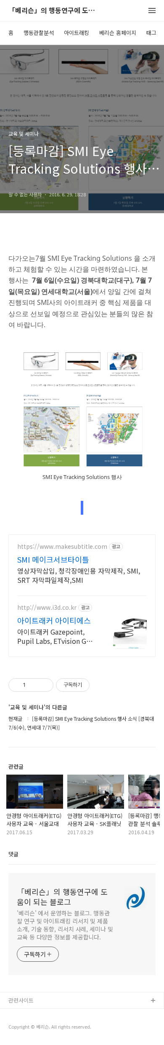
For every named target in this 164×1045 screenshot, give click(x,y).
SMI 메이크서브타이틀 (53, 559)
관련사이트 (21, 1000)
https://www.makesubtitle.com (62, 546)
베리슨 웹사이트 (27, 1015)
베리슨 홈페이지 (117, 33)
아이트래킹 (76, 33)
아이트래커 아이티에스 (54, 620)
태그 (151, 33)
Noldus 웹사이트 (28, 1028)
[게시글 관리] (44, 685)
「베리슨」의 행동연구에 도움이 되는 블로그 (54, 10)
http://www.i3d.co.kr (47, 607)
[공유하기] (33, 685)
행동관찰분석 (39, 33)
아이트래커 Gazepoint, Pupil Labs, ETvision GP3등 (55, 636)
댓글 (13, 854)
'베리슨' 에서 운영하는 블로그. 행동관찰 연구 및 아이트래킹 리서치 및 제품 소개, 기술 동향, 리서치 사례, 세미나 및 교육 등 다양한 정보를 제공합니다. (65, 925)
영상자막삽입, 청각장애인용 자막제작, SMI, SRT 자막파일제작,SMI (78, 575)
